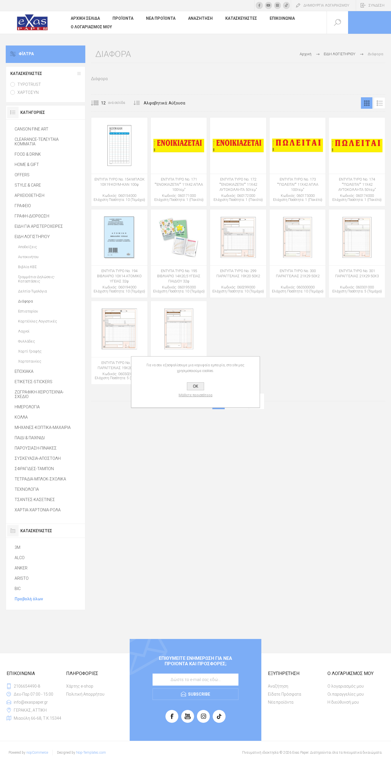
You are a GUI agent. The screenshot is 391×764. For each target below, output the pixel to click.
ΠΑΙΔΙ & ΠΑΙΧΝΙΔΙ (30, 438)
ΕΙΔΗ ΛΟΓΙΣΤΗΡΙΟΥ (32, 236)
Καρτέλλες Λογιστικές (37, 321)
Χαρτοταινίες (29, 361)
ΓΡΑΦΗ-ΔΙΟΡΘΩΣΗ (32, 216)
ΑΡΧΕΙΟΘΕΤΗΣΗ (29, 195)
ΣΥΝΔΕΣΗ (376, 5)
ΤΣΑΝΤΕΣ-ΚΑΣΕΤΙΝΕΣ (35, 499)
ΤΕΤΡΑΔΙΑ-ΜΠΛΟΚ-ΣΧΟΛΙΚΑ (40, 479)
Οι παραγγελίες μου (345, 694)
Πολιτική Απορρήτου (85, 694)
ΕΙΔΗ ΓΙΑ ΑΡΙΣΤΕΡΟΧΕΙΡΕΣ (39, 226)
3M (17, 547)
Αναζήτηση (278, 686)
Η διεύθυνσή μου (343, 702)
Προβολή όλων (29, 599)
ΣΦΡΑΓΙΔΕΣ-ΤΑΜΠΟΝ (34, 468)
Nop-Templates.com (91, 753)
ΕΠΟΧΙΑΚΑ (24, 371)
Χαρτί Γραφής (30, 351)
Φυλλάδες (26, 341)
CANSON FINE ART (31, 129)
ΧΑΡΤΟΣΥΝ (28, 92)
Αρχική (305, 54)
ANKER (21, 568)
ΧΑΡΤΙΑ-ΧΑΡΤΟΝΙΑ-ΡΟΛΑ (38, 510)
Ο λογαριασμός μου (345, 686)
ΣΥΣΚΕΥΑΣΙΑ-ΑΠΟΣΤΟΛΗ (38, 458)
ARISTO (22, 578)
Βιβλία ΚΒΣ (27, 267)
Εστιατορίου (28, 311)
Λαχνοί (23, 331)
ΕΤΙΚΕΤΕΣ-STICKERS (33, 381)
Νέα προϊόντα (280, 702)
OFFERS (22, 175)
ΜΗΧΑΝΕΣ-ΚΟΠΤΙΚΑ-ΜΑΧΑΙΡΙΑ (43, 427)
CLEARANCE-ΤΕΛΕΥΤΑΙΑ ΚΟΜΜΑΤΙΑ (37, 141)
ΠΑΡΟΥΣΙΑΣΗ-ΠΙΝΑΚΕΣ (36, 448)
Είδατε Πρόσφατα (284, 694)
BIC (18, 588)
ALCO (20, 557)
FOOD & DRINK (28, 154)
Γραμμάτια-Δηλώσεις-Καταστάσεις (36, 279)
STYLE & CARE (28, 185)
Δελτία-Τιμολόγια (32, 291)
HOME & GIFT (27, 164)
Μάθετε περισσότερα (195, 395)
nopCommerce (37, 753)
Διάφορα (25, 301)
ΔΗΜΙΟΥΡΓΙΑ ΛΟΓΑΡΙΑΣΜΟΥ (326, 5)
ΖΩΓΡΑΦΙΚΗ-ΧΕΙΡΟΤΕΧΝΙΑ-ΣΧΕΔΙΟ (39, 394)
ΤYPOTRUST (29, 84)
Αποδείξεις (27, 247)
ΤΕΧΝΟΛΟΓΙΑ (27, 489)
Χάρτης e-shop (79, 686)
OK (195, 386)
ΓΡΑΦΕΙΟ (23, 205)
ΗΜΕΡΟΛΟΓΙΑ (27, 407)
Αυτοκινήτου (28, 257)
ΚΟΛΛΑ (21, 417)
